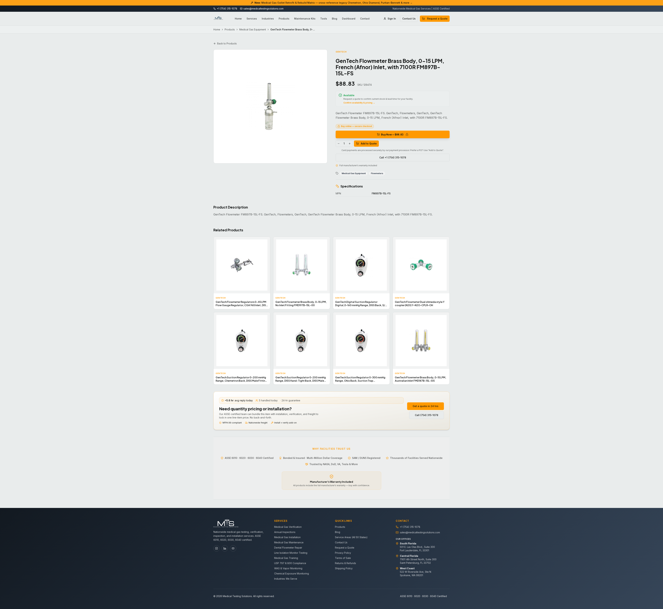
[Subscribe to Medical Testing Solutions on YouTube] (233, 548)
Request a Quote (437, 18)
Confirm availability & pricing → (359, 102)
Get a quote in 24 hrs (425, 406)
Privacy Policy (343, 552)
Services (252, 18)
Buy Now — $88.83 (392, 134)
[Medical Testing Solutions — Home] (218, 18)
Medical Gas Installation (287, 537)
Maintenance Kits (304, 18)
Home (238, 18)
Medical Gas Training (286, 557)
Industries (268, 18)
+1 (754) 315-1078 (410, 526)
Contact (365, 18)
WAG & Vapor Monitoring (288, 568)
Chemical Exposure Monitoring (291, 573)
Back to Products (227, 43)
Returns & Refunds (345, 563)
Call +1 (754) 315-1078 (392, 157)
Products (284, 18)
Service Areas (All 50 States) (351, 537)
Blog (334, 18)
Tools (323, 18)
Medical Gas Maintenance (289, 542)
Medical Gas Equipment (252, 29)
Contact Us (409, 18)
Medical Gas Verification (288, 526)
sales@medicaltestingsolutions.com (420, 532)
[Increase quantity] (349, 143)
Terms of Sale (343, 557)
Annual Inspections (284, 532)
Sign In (392, 18)
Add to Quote (369, 143)
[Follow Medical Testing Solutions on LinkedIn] (225, 548)
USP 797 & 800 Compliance (290, 563)
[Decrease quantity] (338, 143)
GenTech (341, 51)
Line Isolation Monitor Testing (290, 552)
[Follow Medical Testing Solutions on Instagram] (216, 548)
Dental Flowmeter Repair (288, 547)
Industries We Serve (285, 578)
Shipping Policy (344, 568)
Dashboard (348, 18)
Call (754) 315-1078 (426, 415)
